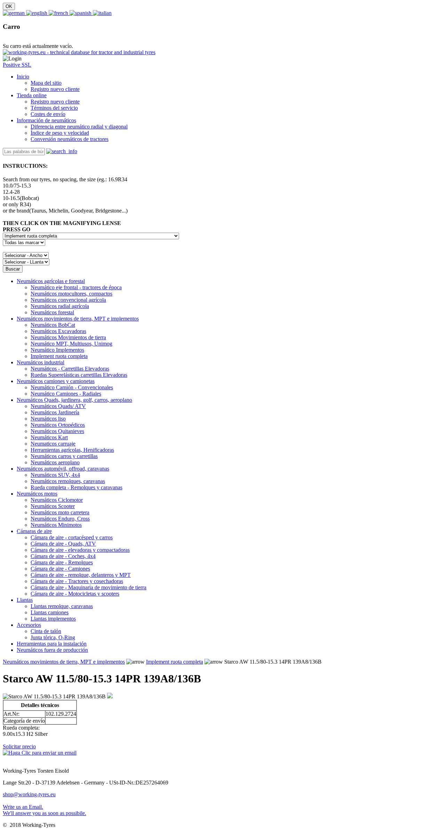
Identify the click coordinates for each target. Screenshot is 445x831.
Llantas (25, 600)
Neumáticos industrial (40, 362)
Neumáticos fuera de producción (52, 650)
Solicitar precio (19, 746)
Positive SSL (17, 65)
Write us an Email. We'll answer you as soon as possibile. (44, 810)
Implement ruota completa (174, 662)
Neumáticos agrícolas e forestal (51, 281)
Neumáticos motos (37, 494)
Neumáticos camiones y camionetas (56, 381)
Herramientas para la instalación (52, 644)
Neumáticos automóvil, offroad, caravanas (63, 469)
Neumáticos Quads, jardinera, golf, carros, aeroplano (74, 400)
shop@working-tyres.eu (29, 794)
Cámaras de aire (34, 531)
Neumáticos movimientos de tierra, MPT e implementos (78, 319)
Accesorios (29, 625)
